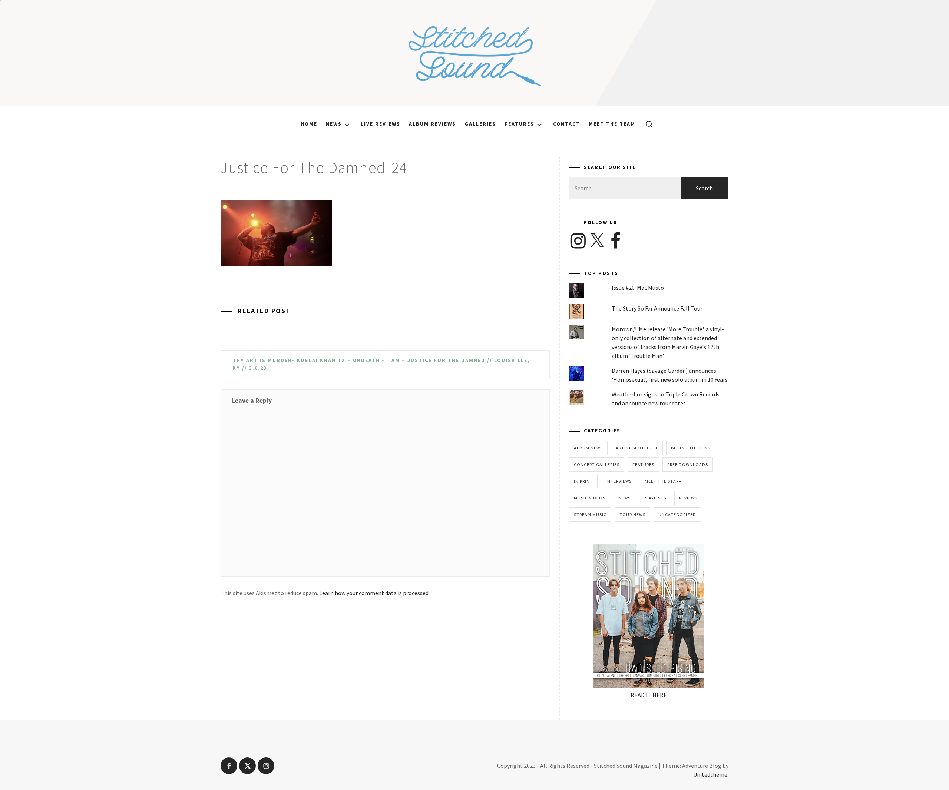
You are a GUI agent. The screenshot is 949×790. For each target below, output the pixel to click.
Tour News (632, 514)
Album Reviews (432, 123)
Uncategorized (677, 514)
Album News (588, 448)
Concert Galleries (596, 464)
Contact (566, 123)
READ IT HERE (649, 694)
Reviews (688, 498)
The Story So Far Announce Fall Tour (657, 308)
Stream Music (590, 514)
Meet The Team (612, 123)
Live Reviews (380, 123)
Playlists (655, 498)
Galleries (480, 123)
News (334, 123)
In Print (583, 481)
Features (519, 123)
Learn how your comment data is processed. (374, 593)
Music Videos (589, 498)
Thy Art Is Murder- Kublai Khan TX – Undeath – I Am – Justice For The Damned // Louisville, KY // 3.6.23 (381, 364)
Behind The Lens (690, 448)
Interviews (619, 481)
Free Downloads (687, 464)
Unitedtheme (710, 774)
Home (309, 123)
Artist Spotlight (637, 448)
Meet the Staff (663, 481)
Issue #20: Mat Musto (638, 287)
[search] (646, 124)
